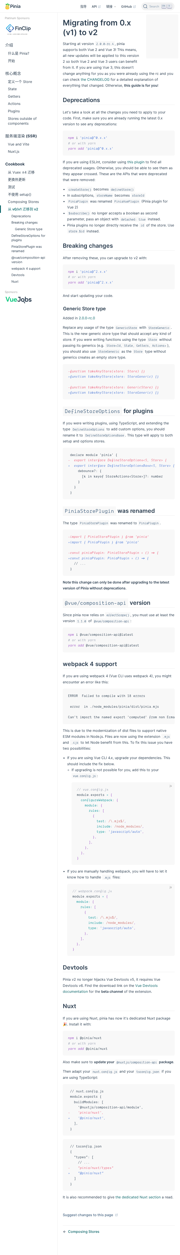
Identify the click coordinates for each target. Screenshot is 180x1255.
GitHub (127, 6)
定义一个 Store (20, 81)
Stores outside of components (22, 121)
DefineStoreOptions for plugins (28, 238)
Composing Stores (23, 201)
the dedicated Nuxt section (138, 1197)
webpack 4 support (25, 268)
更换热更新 (16, 179)
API (95, 6)
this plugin (135, 162)
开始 (11, 61)
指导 (83, 6)
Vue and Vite (18, 144)
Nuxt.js (13, 151)
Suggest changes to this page (88, 1215)
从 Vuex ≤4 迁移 (21, 172)
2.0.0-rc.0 (87, 318)
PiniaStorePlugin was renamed (26, 249)
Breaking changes (24, 222)
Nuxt (14, 281)
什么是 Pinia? (18, 53)
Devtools (18, 275)
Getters (14, 96)
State (12, 89)
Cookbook (15, 164)
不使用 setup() (19, 194)
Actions (14, 103)
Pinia (15, 6)
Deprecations (21, 216)
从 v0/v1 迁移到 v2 (23, 209)
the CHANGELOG (95, 79)
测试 (11, 187)
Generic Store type (28, 229)
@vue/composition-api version (28, 260)
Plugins (14, 111)
